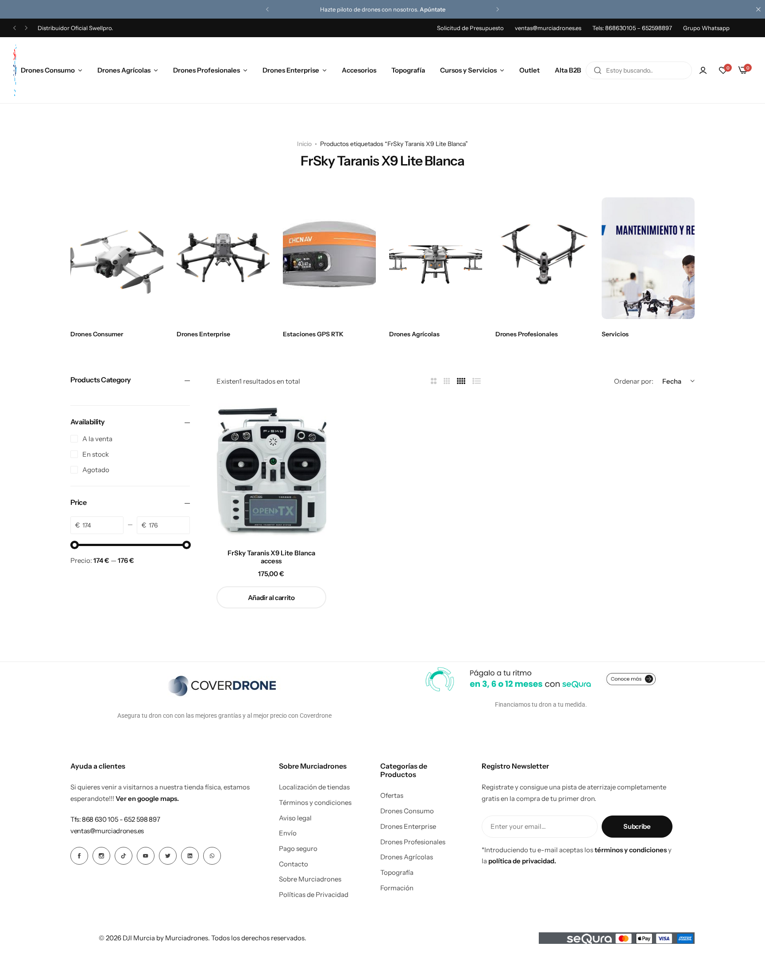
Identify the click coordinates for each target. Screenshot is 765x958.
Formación (396, 888)
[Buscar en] (597, 70)
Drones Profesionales (206, 70)
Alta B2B (568, 70)
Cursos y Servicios (468, 70)
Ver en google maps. (147, 798)
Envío (288, 833)
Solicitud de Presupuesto (470, 27)
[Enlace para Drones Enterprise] (223, 258)
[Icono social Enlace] (79, 856)
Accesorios (359, 70)
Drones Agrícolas (124, 70)
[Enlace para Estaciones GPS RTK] (329, 258)
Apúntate (432, 9)
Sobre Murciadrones (310, 879)
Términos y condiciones (315, 803)
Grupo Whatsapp (706, 27)
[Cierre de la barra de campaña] (758, 9)
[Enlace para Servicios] (648, 258)
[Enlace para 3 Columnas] (447, 381)
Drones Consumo (48, 70)
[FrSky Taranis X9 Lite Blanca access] (271, 469)
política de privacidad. (522, 861)
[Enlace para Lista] (476, 381)
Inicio (304, 144)
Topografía (408, 70)
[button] (267, 9)
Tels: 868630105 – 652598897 (632, 27)
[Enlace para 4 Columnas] (461, 381)
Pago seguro (298, 849)
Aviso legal (295, 818)
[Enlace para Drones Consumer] (116, 258)
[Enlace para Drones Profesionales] (541, 258)
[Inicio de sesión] (703, 70)
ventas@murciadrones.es (548, 27)
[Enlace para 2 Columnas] (433, 381)
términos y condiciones (631, 850)
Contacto (293, 864)
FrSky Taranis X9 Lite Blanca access (271, 557)
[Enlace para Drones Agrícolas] (435, 258)
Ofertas (391, 796)
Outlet (529, 70)
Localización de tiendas (314, 787)
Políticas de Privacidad (313, 895)
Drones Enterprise (291, 70)
